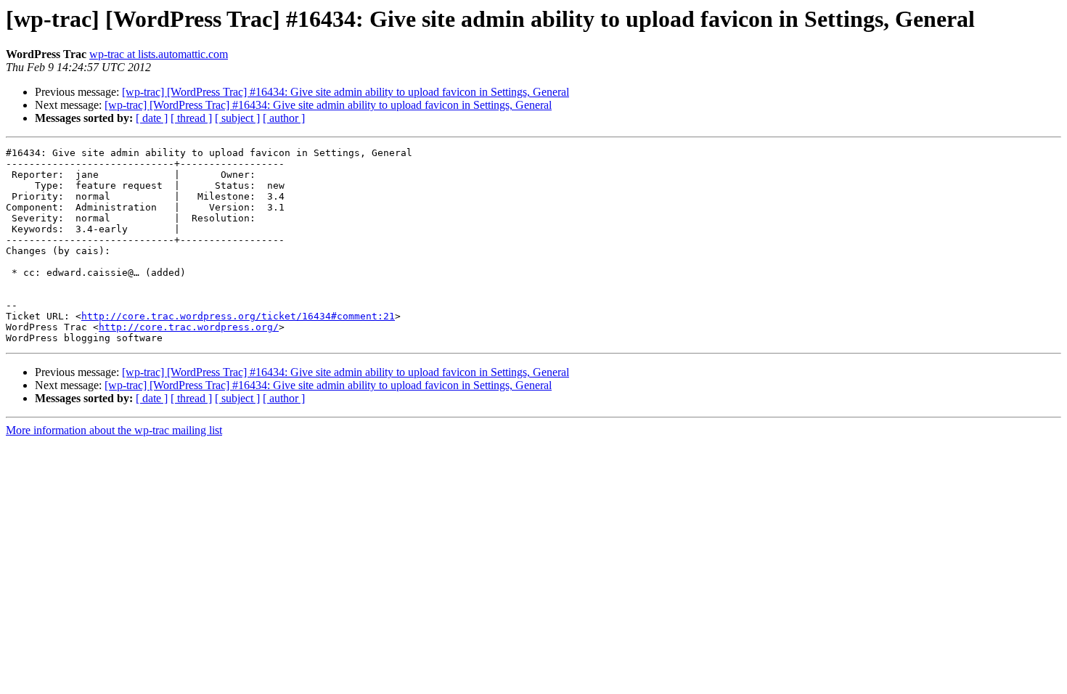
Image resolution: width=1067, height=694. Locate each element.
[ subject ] (237, 118)
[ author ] (284, 118)
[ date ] (152, 118)
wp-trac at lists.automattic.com (158, 54)
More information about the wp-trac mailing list (114, 430)
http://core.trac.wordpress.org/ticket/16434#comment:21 (238, 316)
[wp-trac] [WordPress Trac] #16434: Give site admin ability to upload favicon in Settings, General (345, 92)
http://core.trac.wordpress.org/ (189, 327)
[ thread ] (191, 118)
